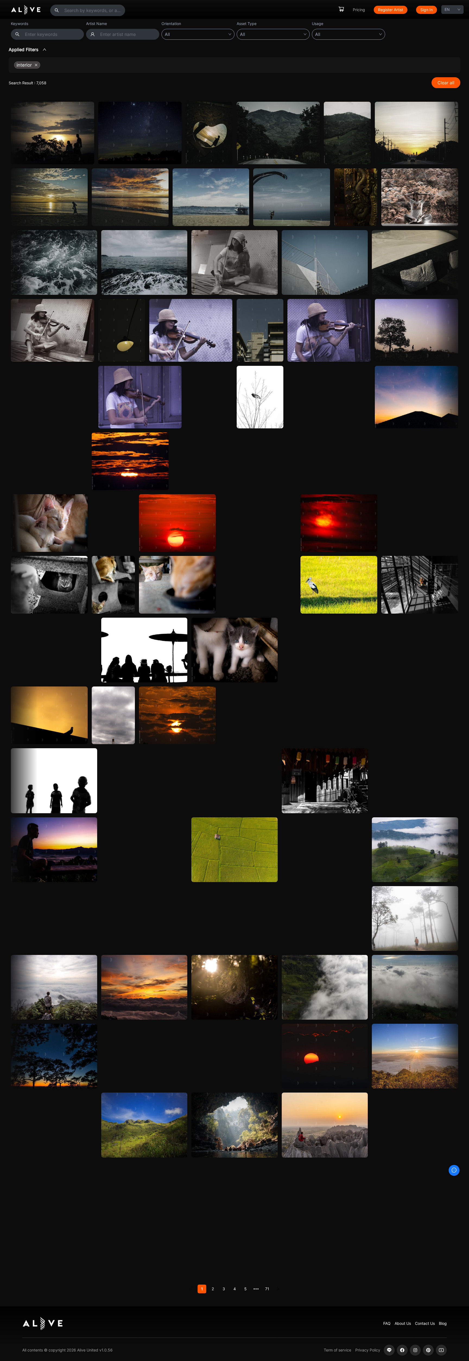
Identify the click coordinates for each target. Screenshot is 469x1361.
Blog (443, 1323)
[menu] (387, 10)
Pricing (359, 9)
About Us (403, 1323)
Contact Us (425, 1323)
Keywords (19, 23)
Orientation (171, 23)
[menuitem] (341, 10)
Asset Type (246, 23)
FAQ (387, 1323)
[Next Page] (278, 1289)
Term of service (337, 1350)
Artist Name (96, 23)
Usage (317, 23)
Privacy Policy (367, 1350)
